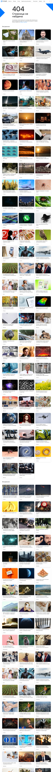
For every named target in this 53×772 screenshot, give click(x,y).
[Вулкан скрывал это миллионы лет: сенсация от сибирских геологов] (10, 692)
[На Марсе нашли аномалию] (10, 87)
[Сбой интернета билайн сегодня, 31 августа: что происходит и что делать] (43, 504)
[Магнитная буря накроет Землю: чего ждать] (26, 121)
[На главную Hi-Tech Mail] (4, 1)
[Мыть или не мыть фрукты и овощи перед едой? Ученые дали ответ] (10, 676)
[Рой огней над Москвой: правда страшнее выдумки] (43, 576)
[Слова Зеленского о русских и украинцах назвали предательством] (43, 37)
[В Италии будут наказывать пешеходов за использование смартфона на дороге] (10, 437)
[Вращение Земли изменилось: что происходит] (26, 659)
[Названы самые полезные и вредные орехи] (43, 642)
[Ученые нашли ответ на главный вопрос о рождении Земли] (26, 709)
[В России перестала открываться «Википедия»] (26, 304)
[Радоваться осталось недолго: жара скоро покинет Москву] (26, 337)
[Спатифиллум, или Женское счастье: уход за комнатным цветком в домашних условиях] (43, 471)
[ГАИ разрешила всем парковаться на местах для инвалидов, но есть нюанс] (26, 70)
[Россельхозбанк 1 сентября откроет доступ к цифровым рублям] (43, 537)
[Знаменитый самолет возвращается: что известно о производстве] (26, 104)
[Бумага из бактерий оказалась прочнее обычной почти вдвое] (26, 537)
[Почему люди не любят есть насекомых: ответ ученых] (43, 204)
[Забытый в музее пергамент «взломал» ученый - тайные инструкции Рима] (10, 554)
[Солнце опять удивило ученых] (26, 454)
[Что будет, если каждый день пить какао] (43, 592)
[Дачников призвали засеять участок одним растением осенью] (43, 387)
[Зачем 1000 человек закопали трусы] (10, 37)
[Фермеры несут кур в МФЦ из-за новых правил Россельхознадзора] (43, 104)
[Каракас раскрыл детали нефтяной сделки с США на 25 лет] (43, 154)
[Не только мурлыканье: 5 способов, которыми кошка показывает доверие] (10, 726)
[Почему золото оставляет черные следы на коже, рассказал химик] (43, 692)
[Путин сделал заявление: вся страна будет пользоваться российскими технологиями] (10, 54)
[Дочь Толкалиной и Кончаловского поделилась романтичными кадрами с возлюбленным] (26, 421)
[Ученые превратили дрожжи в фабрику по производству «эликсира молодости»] (43, 521)
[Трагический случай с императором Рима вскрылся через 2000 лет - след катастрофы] (43, 726)
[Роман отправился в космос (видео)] (43, 554)
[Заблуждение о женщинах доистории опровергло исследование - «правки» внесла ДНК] (43, 70)
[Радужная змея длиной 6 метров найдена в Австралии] (10, 521)
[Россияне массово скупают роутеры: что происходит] (26, 642)
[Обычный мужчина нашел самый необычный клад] (43, 171)
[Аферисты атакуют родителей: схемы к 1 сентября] (26, 554)
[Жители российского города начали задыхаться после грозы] (26, 592)
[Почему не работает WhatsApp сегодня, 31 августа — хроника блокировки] (26, 221)
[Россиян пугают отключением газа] (26, 87)
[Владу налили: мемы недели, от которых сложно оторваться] (26, 504)
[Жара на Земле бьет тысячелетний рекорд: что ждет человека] (26, 154)
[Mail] (1, 1)
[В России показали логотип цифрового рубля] (10, 237)
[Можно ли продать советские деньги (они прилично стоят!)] (10, 70)
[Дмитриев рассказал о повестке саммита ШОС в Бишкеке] (10, 404)
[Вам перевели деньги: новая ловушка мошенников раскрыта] (26, 626)
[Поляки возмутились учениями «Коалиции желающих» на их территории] (10, 471)
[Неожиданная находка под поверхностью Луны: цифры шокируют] (10, 609)
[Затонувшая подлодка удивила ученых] (26, 54)
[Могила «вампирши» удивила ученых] (43, 609)
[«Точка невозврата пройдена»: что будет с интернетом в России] (26, 204)
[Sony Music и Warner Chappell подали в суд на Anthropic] (26, 404)
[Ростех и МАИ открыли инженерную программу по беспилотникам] (43, 421)
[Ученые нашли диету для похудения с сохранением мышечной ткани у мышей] (26, 237)
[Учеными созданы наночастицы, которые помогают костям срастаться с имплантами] (10, 537)
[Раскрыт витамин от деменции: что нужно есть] (43, 626)
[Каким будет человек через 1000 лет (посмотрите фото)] (26, 254)
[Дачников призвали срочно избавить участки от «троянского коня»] (43, 437)
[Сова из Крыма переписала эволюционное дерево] (43, 237)
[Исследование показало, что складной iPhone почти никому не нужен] (26, 487)
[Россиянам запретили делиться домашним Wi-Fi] (43, 709)
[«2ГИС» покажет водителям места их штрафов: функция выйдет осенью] (43, 287)
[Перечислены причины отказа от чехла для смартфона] (26, 692)
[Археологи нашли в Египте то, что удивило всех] (43, 404)
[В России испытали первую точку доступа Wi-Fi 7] (10, 254)
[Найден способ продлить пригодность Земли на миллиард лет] (10, 421)
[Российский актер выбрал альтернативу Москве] (26, 354)
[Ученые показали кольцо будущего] (43, 454)
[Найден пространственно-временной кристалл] (43, 487)
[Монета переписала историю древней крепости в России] (43, 304)
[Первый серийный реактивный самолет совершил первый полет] (43, 254)
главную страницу (23, 22)
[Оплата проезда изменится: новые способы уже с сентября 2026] (43, 137)
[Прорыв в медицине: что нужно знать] (43, 187)
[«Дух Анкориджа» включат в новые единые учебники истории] (43, 271)
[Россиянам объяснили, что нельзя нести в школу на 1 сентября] (10, 287)
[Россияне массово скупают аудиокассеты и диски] (10, 659)
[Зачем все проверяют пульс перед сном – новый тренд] (26, 271)
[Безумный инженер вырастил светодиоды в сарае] (10, 387)
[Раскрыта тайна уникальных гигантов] (10, 337)
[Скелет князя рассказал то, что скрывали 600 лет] (26, 37)
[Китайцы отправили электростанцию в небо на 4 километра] (26, 187)
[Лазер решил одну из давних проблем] (10, 221)
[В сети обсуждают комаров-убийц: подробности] (10, 454)
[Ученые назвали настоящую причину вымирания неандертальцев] (26, 676)
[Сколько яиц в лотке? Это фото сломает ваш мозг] (43, 659)
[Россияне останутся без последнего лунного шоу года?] (10, 204)
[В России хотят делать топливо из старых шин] (26, 387)
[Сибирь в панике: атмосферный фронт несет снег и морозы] (10, 171)
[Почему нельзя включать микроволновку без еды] (43, 121)
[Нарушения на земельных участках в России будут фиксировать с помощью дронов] (10, 321)
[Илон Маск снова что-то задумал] (26, 171)
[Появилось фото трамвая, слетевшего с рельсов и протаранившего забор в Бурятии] (26, 609)
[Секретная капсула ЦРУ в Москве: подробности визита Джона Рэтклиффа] (43, 54)
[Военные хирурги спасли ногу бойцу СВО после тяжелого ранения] (10, 371)
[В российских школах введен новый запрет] (26, 471)
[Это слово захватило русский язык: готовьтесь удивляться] (10, 709)
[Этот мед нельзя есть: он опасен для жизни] (10, 642)
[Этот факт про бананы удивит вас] (10, 592)
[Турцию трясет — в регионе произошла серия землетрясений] (10, 137)
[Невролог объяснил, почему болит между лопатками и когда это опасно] (26, 287)
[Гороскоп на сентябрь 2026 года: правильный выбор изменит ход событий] (26, 742)
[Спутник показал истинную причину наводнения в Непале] (43, 676)
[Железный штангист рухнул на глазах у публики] (10, 742)
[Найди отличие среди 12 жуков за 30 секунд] (10, 154)
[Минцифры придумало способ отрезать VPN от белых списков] (10, 487)
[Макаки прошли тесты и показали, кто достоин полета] (26, 726)
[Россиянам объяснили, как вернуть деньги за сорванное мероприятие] (43, 354)
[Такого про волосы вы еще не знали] (43, 221)
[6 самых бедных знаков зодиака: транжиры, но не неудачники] (43, 337)
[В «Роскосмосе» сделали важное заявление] (10, 354)
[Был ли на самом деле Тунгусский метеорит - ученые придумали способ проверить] (10, 104)
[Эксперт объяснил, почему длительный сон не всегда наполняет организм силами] (43, 321)
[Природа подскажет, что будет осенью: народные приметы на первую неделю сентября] (43, 87)
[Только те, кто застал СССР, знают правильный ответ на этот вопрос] (10, 576)
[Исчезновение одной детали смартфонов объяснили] (26, 437)
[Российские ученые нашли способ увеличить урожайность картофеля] (10, 271)
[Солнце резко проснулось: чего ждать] (10, 626)
